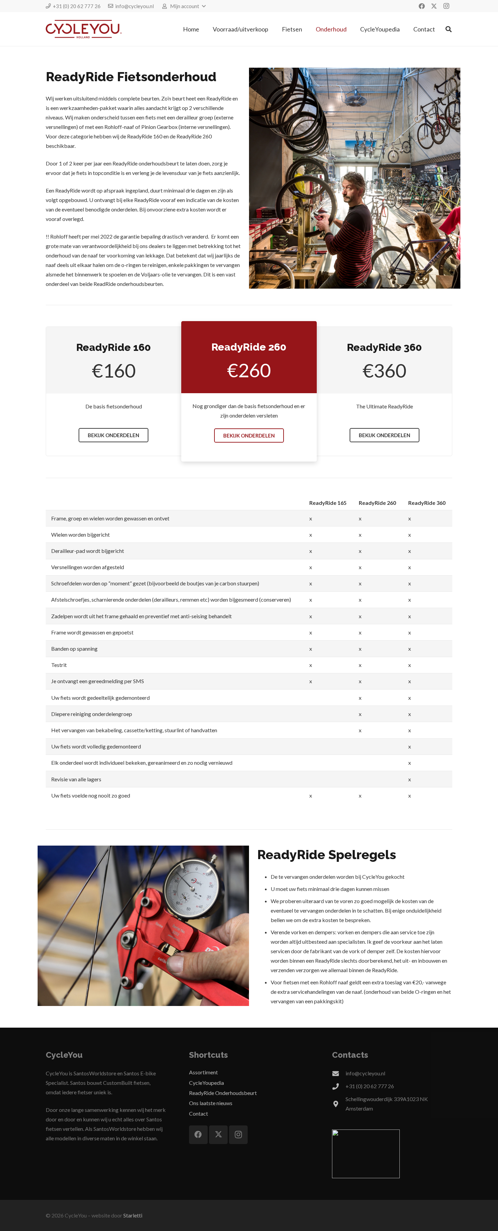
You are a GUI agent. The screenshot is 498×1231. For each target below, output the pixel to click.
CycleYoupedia (206, 1082)
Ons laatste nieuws (210, 1103)
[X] (434, 6)
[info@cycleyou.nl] (339, 1073)
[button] (184, 6)
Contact (198, 1113)
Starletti (132, 1215)
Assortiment (203, 1072)
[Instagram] (446, 6)
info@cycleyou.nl (365, 1073)
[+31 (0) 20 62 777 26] (339, 1086)
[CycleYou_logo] (84, 29)
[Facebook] (422, 6)
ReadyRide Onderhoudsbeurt (223, 1093)
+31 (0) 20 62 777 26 (370, 1086)
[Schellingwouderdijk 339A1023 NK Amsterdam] (339, 1104)
